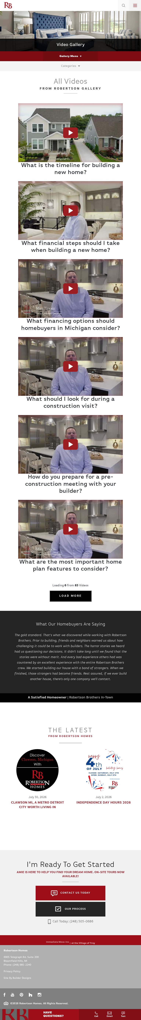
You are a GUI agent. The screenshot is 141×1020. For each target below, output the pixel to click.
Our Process (75, 909)
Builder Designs (22, 978)
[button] (123, 10)
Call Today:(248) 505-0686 (73, 921)
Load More (70, 596)
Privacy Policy (12, 971)
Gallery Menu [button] (68, 56)
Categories (68, 66)
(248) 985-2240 (22, 965)
